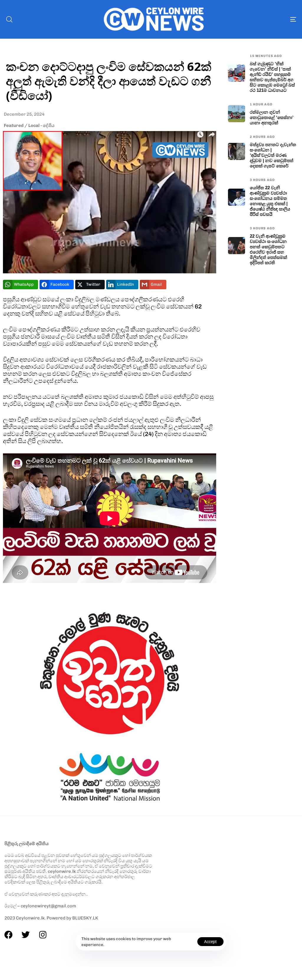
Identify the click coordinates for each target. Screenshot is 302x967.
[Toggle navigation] (247, 19)
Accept (210, 941)
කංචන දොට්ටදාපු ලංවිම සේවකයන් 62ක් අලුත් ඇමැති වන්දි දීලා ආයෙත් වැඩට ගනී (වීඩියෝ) (108, 80)
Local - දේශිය (41, 125)
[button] (9, 19)
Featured (14, 125)
